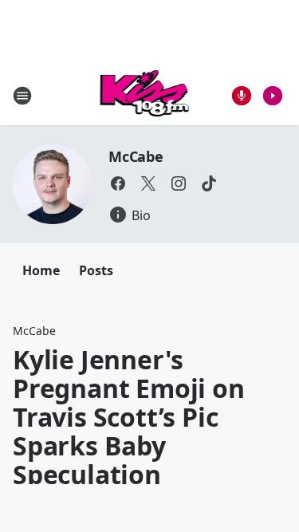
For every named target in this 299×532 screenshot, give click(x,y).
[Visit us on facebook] (118, 183)
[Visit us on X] (148, 183)
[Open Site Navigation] (22, 95)
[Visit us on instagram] (178, 183)
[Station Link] (145, 95)
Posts (96, 270)
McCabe (135, 156)
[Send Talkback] (241, 95)
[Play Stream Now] (272, 95)
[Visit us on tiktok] (208, 183)
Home (41, 270)
